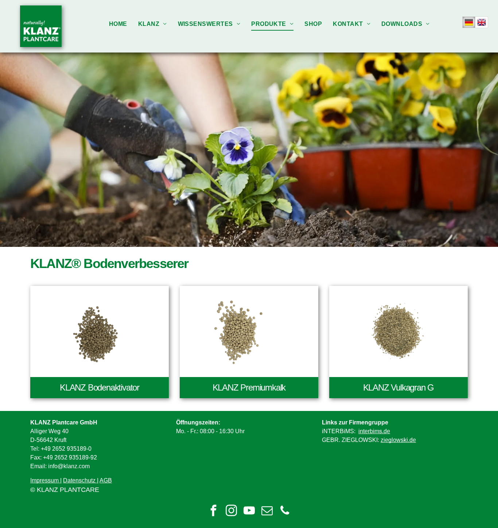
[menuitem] (118, 24)
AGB (106, 480)
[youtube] (249, 511)
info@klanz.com (69, 466)
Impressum (44, 480)
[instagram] (231, 511)
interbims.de (374, 431)
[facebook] (213, 511)
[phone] (284, 511)
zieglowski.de (398, 440)
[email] (266, 511)
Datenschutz (79, 480)
